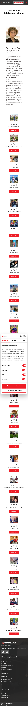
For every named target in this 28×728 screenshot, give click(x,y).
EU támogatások (4, 697)
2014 (14, 420)
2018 (14, 314)
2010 (14, 505)
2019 (14, 294)
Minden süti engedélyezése (14, 385)
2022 (14, 209)
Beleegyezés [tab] (5, 340)
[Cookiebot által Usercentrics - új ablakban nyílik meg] (20, 336)
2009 (14, 525)
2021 (14, 229)
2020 (14, 270)
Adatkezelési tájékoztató (6, 690)
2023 (14, 185)
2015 (14, 399)
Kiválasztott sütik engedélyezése (14, 390)
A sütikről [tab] (23, 340)
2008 (14, 587)
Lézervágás (3, 667)
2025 (14, 124)
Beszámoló (13, 130)
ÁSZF (2, 688)
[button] (26, 2)
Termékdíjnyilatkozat (5, 695)
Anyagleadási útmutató (6, 692)
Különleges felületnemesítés (7, 666)
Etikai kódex (4, 694)
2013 (14, 440)
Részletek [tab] (14, 340)
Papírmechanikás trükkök (6, 669)
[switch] (24, 370)
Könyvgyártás (4, 660)
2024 (14, 164)
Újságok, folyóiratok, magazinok (8, 664)
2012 (14, 464)
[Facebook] (3, 652)
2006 (14, 627)
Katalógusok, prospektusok (7, 662)
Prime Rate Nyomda (6, 645)
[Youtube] (7, 652)
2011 (14, 485)
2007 (14, 607)
